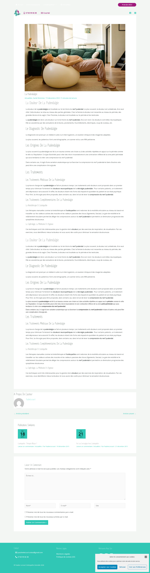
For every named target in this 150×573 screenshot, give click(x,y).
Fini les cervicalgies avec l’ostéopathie (87, 443)
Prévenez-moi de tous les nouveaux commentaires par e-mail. (49, 512)
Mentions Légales (63, 554)
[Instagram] (135, 13)
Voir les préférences (137, 567)
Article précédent (21, 413)
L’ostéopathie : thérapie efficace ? (27, 443)
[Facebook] (130, 13)
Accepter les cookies (107, 567)
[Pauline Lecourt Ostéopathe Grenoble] (17, 13)
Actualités (28, 98)
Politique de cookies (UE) (65, 557)
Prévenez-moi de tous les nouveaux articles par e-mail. (47, 517)
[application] (56, 5)
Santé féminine (38, 98)
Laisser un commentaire (26, 446)
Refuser (122, 567)
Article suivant (129, 413)
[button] (146, 557)
